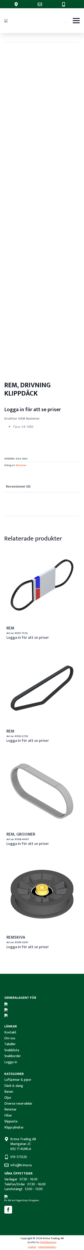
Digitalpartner (48, 1242)
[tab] (18, 486)
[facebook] (8, 1210)
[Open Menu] (76, 20)
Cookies (32, 1247)
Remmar (21, 465)
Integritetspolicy (47, 1247)
